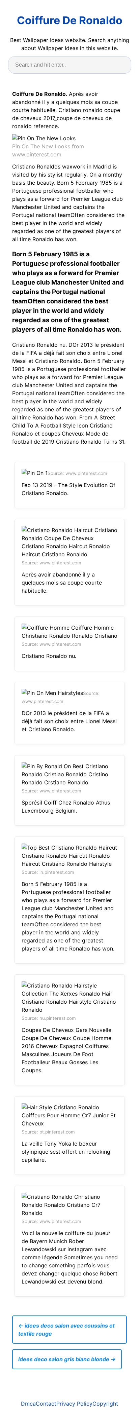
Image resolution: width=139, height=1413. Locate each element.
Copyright (105, 1403)
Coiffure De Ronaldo (69, 20)
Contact (46, 1403)
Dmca (28, 1403)
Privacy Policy (74, 1403)
